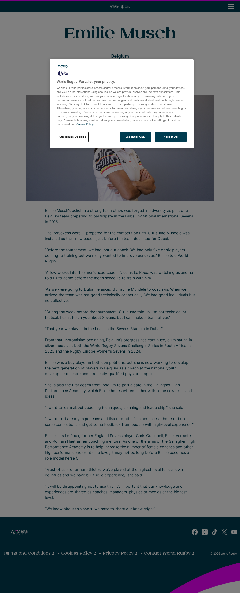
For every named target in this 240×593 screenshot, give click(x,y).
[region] (122, 103)
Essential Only (136, 136)
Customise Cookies (72, 136)
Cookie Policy (85, 124)
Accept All (171, 136)
